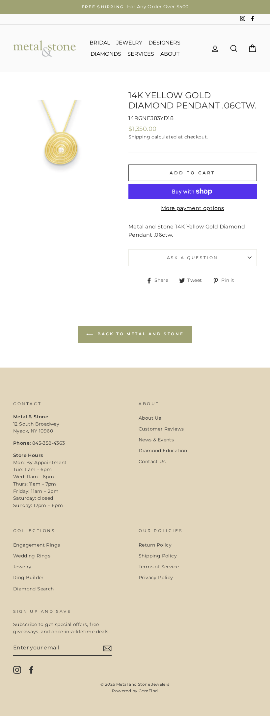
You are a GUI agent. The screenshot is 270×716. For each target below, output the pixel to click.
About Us (150, 418)
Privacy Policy (156, 577)
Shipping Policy (158, 555)
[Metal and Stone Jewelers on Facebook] (31, 670)
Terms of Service (159, 566)
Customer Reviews (161, 429)
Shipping (139, 136)
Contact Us (152, 461)
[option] (135, 7)
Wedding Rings (31, 555)
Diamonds (106, 54)
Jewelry (129, 43)
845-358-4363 (48, 443)
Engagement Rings (36, 545)
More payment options (192, 208)
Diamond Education (163, 450)
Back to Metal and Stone (139, 333)
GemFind (148, 690)
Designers (164, 43)
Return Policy (155, 545)
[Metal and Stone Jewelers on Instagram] (17, 670)
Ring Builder (28, 577)
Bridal (100, 43)
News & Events (156, 439)
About (169, 54)
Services (140, 54)
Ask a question (192, 257)
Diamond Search (33, 588)
